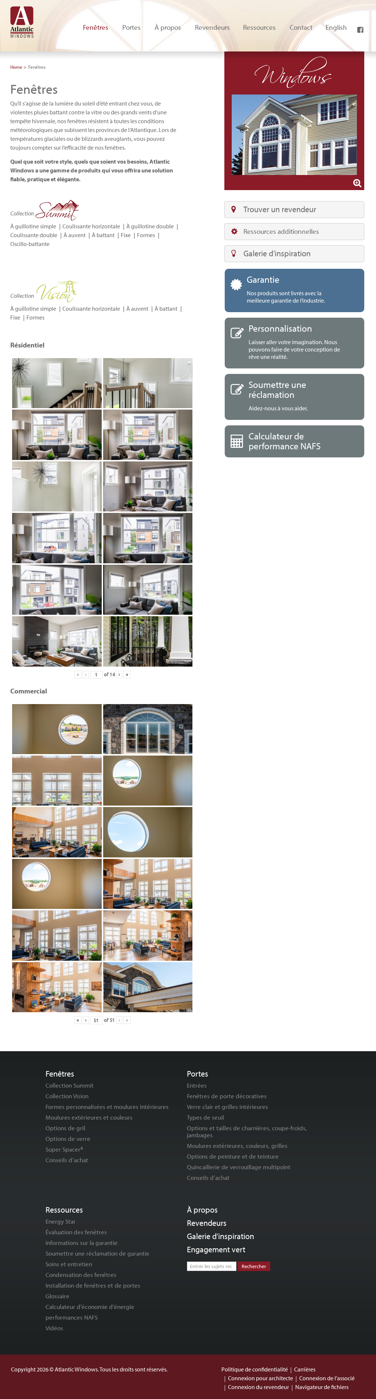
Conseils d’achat (67, 1160)
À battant (103, 235)
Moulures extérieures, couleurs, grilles (237, 1145)
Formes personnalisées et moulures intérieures (107, 1106)
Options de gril (65, 1128)
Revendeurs (207, 1223)
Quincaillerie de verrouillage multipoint (238, 1167)
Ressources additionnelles (281, 231)
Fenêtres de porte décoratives (227, 1096)
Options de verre (68, 1138)
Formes (146, 235)
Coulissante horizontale (91, 226)
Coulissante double (33, 235)
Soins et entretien (69, 1264)
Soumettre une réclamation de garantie (97, 1253)
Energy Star (61, 1221)
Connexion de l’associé (327, 1378)
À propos (202, 1210)
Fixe (126, 235)
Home (16, 67)
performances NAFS (72, 1317)
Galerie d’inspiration (277, 253)
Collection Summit (70, 1085)
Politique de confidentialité (254, 1369)
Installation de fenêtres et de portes (93, 1285)
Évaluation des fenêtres (76, 1232)
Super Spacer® (64, 1149)
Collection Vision (67, 1096)
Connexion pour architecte (260, 1378)
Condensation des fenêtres (81, 1274)
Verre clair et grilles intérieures (227, 1106)
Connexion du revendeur (258, 1387)
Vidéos (54, 1328)
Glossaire (57, 1296)
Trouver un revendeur (279, 209)
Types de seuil (205, 1117)
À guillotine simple (33, 226)
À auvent (75, 235)
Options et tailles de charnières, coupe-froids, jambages (247, 1131)
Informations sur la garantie (82, 1242)
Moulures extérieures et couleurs (89, 1117)
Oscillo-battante (30, 243)
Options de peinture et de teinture (233, 1156)
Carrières (304, 1369)
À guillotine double (150, 226)
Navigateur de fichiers (321, 1387)
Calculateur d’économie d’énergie (90, 1306)
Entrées (197, 1085)
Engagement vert (216, 1249)
